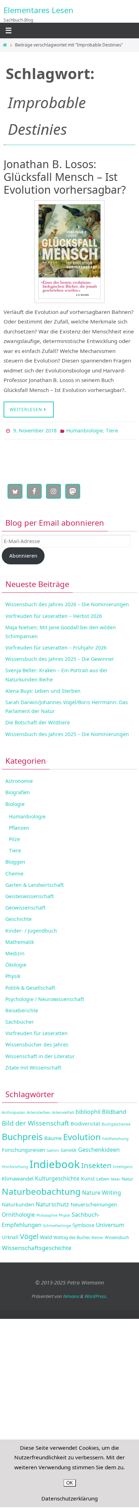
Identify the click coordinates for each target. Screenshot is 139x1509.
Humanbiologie (84, 429)
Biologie (15, 802)
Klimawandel (18, 1176)
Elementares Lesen (38, 10)
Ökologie (15, 963)
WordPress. (95, 1295)
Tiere (112, 429)
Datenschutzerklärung (69, 1498)
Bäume (53, 1136)
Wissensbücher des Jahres (36, 1043)
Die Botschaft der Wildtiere (37, 721)
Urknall (10, 1235)
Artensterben (39, 1111)
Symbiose (83, 1223)
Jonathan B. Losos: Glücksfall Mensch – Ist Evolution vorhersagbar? (65, 177)
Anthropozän (13, 1111)
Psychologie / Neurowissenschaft (44, 997)
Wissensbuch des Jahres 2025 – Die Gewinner (59, 657)
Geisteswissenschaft (29, 894)
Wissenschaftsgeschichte (37, 1246)
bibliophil (88, 1110)
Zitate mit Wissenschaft (33, 1065)
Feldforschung (115, 1136)
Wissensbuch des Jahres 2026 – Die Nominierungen (67, 602)
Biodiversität (85, 1122)
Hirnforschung (15, 1165)
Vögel (29, 1234)
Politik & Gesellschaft (30, 986)
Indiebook (55, 1163)
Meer (115, 1177)
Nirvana (71, 1295)
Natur (127, 1177)
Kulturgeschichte (57, 1177)
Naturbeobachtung (41, 1189)
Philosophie (46, 1213)
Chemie (14, 871)
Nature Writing (101, 1191)
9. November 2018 (35, 429)
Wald (46, 1235)
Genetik (69, 1149)
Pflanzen (19, 826)
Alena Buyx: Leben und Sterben (43, 689)
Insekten (96, 1164)
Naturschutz (52, 1202)
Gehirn (53, 1148)
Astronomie (19, 779)
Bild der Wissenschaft (35, 1121)
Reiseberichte (21, 1008)
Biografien (17, 790)
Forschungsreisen (23, 1148)
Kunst (88, 1176)
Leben (102, 1177)
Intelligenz (123, 1165)
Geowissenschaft (25, 906)
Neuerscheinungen (94, 1202)
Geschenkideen (99, 1148)
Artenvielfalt (63, 1111)
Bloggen (15, 860)
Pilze (14, 837)
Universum (110, 1223)
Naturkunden (18, 1202)
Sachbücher (19, 1020)
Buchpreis (22, 1135)
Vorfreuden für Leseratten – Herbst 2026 (53, 614)
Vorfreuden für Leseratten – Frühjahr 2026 (56, 645)
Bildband (114, 1110)
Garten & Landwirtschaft (34, 883)
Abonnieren (23, 554)
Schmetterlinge (57, 1223)
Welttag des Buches (71, 1235)
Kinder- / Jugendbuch (31, 928)
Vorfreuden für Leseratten (36, 1031)
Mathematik (19, 940)
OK (69, 1483)
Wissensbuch (117, 1235)
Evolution (82, 1135)
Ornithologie (18, 1213)
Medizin (15, 951)
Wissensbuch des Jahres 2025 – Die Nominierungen (67, 732)
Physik (12, 974)
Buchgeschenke (116, 1122)
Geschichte (18, 917)
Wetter (97, 1235)
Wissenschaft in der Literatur (40, 1054)
